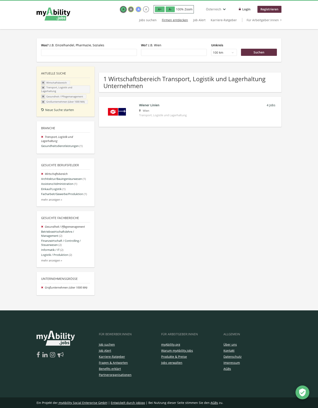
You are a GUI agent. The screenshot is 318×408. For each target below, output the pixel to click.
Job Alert (199, 20)
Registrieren (269, 9)
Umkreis (217, 45)
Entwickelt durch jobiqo (128, 403)
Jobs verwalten (171, 363)
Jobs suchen (148, 20)
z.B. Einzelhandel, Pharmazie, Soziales (72, 45)
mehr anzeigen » (51, 200)
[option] (123, 9)
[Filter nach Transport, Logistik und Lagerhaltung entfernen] (43, 137)
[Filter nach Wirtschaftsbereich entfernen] (43, 174)
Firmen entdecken (175, 20)
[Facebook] (39, 355)
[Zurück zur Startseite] (53, 14)
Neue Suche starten (59, 110)
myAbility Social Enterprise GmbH (83, 403)
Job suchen (107, 344)
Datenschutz (232, 357)
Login (246, 9)
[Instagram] (53, 355)
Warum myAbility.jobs (177, 350)
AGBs (227, 369)
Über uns (230, 344)
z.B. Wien (151, 45)
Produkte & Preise (174, 357)
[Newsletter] (61, 355)
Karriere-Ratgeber (224, 20)
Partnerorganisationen (115, 375)
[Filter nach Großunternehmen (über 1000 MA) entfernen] (43, 287)
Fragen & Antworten (113, 363)
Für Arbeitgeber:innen (263, 20)
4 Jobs (271, 105)
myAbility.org (170, 344)
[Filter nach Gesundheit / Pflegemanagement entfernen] (43, 227)
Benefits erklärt (110, 369)
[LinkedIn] (45, 355)
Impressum (231, 363)
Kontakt (228, 350)
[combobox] (89, 52)
